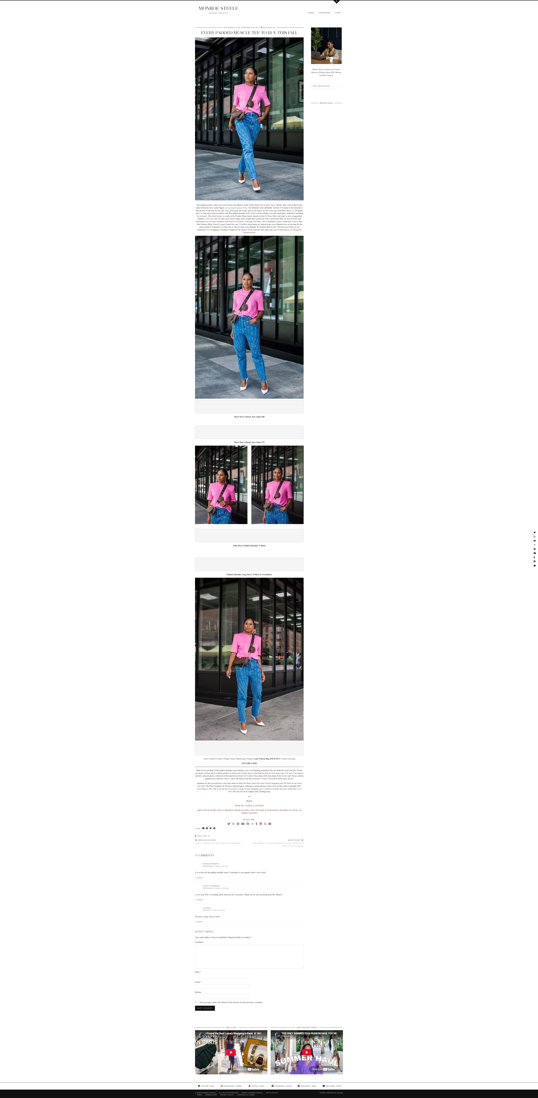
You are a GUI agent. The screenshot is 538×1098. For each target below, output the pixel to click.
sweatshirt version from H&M (264, 778)
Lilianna (207, 908)
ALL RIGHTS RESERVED (228, 1093)
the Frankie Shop (250, 775)
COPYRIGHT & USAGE (246, 1095)
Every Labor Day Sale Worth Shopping (218, 841)
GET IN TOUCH (272, 1093)
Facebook (283, 1086)
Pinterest (308, 1086)
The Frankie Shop (267, 204)
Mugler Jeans (229, 758)
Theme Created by (331, 1093)
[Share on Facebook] (207, 828)
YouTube (333, 1086)
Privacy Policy (227, 1095)
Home (311, 13)
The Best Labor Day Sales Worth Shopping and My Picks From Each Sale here (249, 784)
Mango (294, 775)
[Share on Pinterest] (214, 828)
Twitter (207, 1086)
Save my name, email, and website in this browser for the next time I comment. (231, 1002)
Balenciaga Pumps (244, 758)
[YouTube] (242, 824)
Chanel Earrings (288, 758)
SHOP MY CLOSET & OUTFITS (249, 805)
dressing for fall (250, 27)
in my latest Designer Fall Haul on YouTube (225, 221)
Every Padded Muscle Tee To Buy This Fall (249, 32)
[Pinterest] (238, 824)
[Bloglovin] (252, 824)
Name (198, 972)
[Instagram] (233, 824)
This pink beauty (214, 215)
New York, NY (203, 836)
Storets (284, 775)
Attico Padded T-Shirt (212, 758)
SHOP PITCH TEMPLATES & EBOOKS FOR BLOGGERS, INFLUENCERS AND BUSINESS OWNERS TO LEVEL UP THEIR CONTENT (249, 811)
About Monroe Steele (252, 1093)
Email (198, 982)
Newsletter (211, 1095)
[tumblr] (257, 824)
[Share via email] (203, 828)
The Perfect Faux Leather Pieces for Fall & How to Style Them (278, 843)
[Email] (269, 824)
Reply (200, 878)
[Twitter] (228, 824)
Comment (199, 942)
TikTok (257, 1086)
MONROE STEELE (218, 8)
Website (198, 992)
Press (199, 1095)
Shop (337, 13)
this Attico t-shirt (227, 778)
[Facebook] (247, 824)
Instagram (232, 1086)
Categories (324, 13)
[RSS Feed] (265, 824)
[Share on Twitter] (211, 828)
